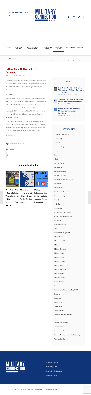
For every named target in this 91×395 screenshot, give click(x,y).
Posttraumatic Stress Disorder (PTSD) (66, 290)
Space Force (58, 306)
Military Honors (59, 261)
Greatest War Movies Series (63, 216)
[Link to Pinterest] (74, 17)
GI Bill (56, 200)
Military (56, 245)
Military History (59, 257)
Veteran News (21, 75)
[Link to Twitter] (79, 17)
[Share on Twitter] (7, 155)
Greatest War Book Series (62, 212)
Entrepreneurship (59, 196)
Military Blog (11, 58)
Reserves (57, 294)
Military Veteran (59, 278)
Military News (58, 265)
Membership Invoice (52, 375)
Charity (56, 159)
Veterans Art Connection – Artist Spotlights (67, 335)
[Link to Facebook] (83, 17)
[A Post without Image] (1, 197)
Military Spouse (59, 273)
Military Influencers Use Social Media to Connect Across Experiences (40, 196)
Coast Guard (58, 167)
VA (55, 318)
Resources (57, 298)
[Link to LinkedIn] (69, 17)
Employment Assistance (61, 192)
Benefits (56, 155)
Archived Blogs (59, 147)
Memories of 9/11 (59, 241)
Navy (56, 286)
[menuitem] (9, 48)
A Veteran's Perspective (61, 134)
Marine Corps (58, 237)
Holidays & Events (60, 224)
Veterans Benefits (59, 339)
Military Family (59, 253)
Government (58, 208)
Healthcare (57, 220)
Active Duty (58, 138)
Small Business (59, 302)
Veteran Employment (61, 323)
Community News (60, 171)
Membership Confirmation (54, 371)
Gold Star (57, 204)
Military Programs (60, 269)
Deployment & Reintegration (63, 179)
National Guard (59, 282)
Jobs (55, 228)
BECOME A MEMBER (15, 12)
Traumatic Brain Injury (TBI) (63, 314)
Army (56, 151)
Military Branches (60, 249)
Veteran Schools (59, 331)
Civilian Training (59, 163)
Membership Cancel (52, 367)
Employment (58, 188)
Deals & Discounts (60, 175)
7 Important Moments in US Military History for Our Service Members (26, 196)
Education (57, 183)
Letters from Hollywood (16, 144)
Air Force (57, 143)
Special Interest (59, 310)
